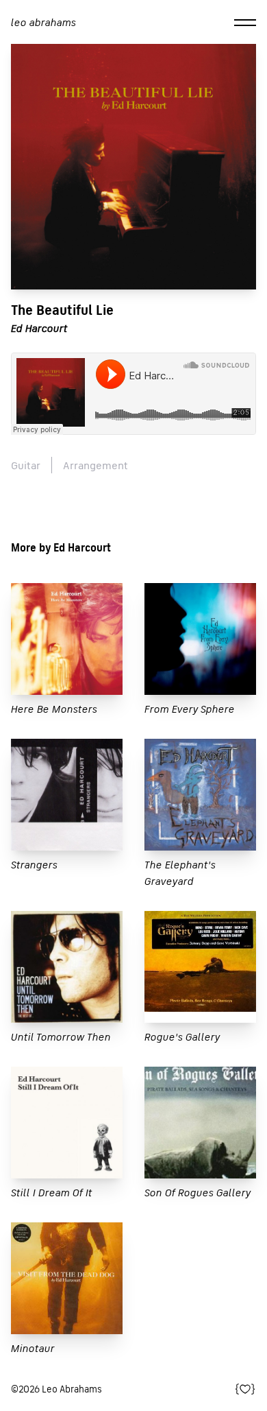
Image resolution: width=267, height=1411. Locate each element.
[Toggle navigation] (245, 21)
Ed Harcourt (39, 328)
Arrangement (95, 465)
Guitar (25, 465)
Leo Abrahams (43, 22)
